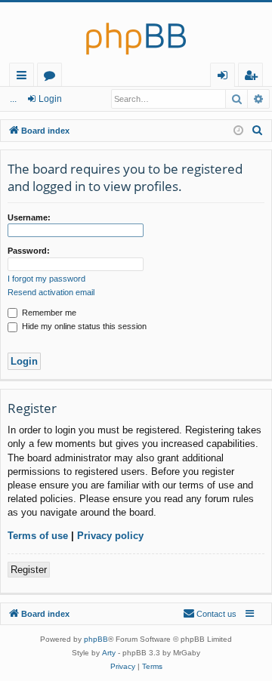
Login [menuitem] (225, 77)
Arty (109, 653)
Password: (29, 250)
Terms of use (38, 535)
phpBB (96, 639)
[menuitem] (257, 130)
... (13, 99)
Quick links (24, 77)
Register (29, 569)
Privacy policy (110, 535)
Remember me (48, 312)
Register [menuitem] (254, 77)
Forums (52, 77)
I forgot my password (46, 278)
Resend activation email (51, 292)
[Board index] (136, 32)
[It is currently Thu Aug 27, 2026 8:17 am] (238, 131)
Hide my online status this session (83, 326)
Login (50, 99)
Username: (29, 217)
